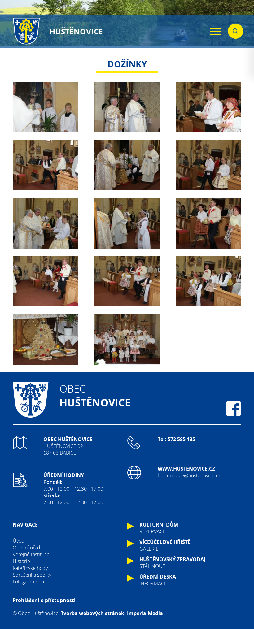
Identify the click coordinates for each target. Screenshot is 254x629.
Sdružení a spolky (32, 574)
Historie (21, 561)
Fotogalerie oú (28, 581)
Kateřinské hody (30, 568)
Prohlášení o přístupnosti (44, 600)
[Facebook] (233, 408)
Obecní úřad (26, 547)
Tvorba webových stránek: (93, 613)
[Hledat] (236, 31)
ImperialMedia (145, 613)
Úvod (18, 540)
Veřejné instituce (31, 554)
